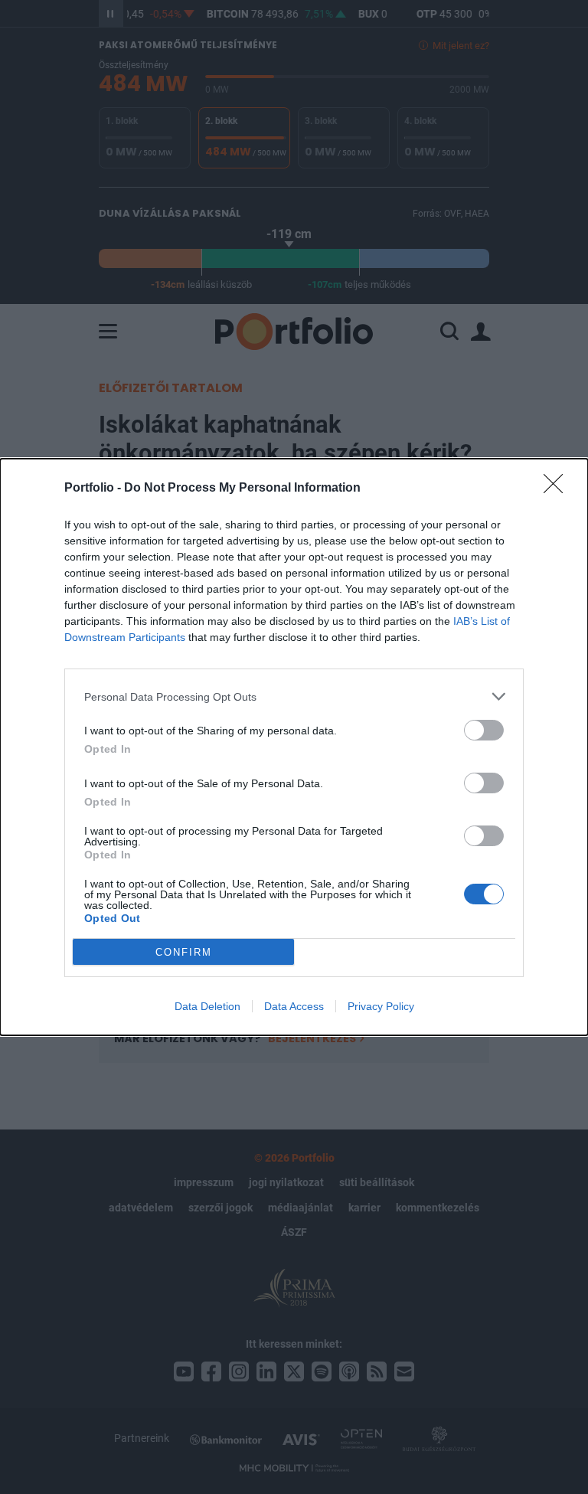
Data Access (294, 1006)
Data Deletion (207, 1006)
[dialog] (294, 747)
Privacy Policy (381, 1006)
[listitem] (294, 696)
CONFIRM (183, 952)
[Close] (558, 488)
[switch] (484, 730)
